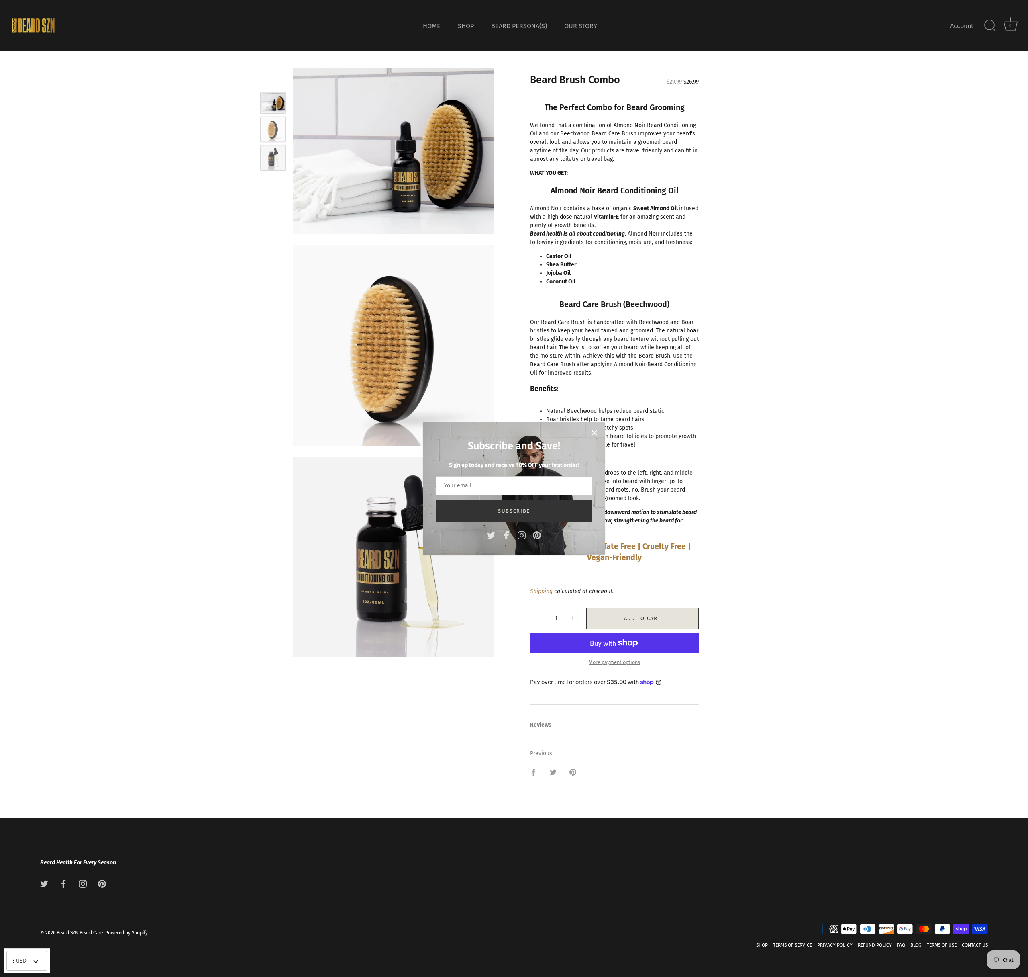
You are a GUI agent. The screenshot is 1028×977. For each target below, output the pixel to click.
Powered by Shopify (126, 933)
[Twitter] (491, 534)
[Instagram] (522, 534)
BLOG (916, 945)
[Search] (990, 26)
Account (961, 26)
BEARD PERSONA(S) (519, 26)
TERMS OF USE (942, 945)
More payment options (614, 662)
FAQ (901, 945)
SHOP (466, 26)
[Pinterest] (537, 534)
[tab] (544, 725)
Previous (541, 753)
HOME (432, 26)
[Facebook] (506, 534)
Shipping (541, 591)
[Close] (594, 433)
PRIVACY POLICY (835, 945)
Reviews (540, 724)
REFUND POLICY (875, 945)
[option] (273, 104)
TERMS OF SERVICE (792, 945)
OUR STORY (580, 26)
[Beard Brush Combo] (273, 102)
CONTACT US (975, 945)
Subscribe (514, 511)
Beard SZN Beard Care (80, 933)
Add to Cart (642, 618)
